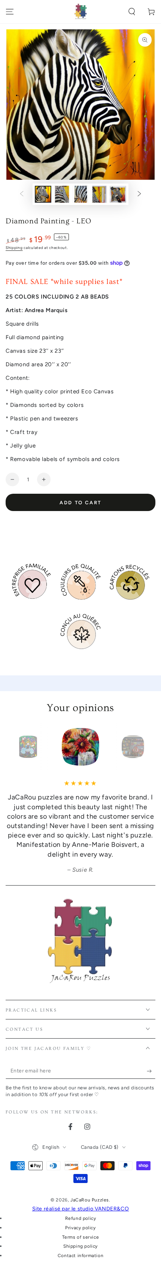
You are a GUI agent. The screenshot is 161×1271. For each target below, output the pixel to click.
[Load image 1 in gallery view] (43, 194)
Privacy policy (80, 1227)
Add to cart (80, 502)
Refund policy (80, 1218)
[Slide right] (139, 194)
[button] (132, 11)
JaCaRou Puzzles (89, 1200)
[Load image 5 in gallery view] (118, 194)
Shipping (14, 247)
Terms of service (80, 1237)
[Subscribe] (151, 1071)
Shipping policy (80, 1246)
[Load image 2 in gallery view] (62, 194)
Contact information (80, 1255)
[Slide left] (21, 194)
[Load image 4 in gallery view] (99, 194)
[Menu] (9, 11)
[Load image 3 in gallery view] (80, 194)
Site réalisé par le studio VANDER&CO (80, 1209)
